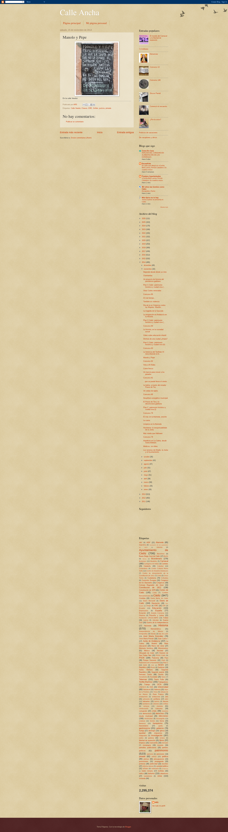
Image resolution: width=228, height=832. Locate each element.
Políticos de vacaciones (148, 133)
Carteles (165, 564)
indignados (143, 735)
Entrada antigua (125, 132)
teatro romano (147, 771)
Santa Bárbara (146, 670)
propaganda (159, 761)
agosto (146, 464)
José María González (153, 636)
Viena (155, 692)
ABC (140, 542)
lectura (162, 738)
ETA (164, 605)
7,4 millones (143, 49)
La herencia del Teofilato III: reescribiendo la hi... (154, 353)
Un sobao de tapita (150, 391)
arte (166, 697)
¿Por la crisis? (155, 120)
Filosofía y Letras (156, 615)
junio (146, 471)
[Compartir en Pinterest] (94, 104)
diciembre (148, 265)
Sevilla (160, 674)
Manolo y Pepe (149, 358)
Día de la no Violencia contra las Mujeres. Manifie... (154, 306)
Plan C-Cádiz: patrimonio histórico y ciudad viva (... (154, 286)
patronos (150, 754)
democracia (147, 713)
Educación (156, 608)
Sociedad (153, 677)
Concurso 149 (155, 80)
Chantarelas (147, 276)
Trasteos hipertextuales (151, 176)
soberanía (155, 768)
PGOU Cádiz (160, 655)
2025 (144, 222)
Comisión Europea (149, 580)
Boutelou (153, 561)
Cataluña (147, 566)
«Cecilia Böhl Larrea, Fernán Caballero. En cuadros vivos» (152, 179)
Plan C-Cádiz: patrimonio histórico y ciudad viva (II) (154, 344)
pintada (108, 108)
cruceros (165, 711)
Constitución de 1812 (150, 587)
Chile (159, 575)
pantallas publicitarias (147, 748)
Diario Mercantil (149, 601)
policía (154, 756)
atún (166, 699)
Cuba (155, 592)
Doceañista (146, 164)
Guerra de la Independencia (157, 623)
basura (165, 701)
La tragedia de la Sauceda (153, 311)
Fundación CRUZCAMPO (148, 618)
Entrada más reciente (71, 132)
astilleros (156, 699)
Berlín (166, 556)
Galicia (145, 620)
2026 (144, 218)
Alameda (159, 542)
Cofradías (164, 578)
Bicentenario (156, 558)
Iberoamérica (156, 629)
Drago (148, 605)
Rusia (153, 667)
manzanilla (153, 743)
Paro (166, 658)
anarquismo (143, 696)
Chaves (84, 108)
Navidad (160, 651)
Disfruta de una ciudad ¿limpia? (155, 339)
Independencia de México (151, 631)
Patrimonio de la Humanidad (149, 662)
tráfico (141, 774)
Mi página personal (96, 23)
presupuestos (159, 759)
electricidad (148, 718)
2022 (144, 233)
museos (160, 745)
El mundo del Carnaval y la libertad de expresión (158, 38)
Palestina (155, 658)
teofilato (161, 771)
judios (141, 738)
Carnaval (164, 561)
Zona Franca (158, 694)
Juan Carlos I (163, 639)
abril (146, 479)
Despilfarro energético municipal (155, 398)
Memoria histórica (146, 648)
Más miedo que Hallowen (152, 433)
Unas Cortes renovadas (152, 291)
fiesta (162, 721)
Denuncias (154, 54)
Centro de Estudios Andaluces (157, 571)
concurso (158, 708)
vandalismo (148, 776)
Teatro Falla (159, 679)
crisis (154, 711)
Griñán (95, 108)
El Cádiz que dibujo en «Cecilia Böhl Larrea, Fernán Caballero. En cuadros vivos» (154, 168)
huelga (141, 731)
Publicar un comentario (75, 122)
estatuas (142, 721)
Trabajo (147, 684)
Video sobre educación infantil (154, 335)
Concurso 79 (148, 413)
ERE (90, 108)
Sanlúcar (161, 667)
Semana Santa (145, 674)
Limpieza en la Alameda (152, 424)
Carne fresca (148, 369)
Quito (145, 665)
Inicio (100, 132)
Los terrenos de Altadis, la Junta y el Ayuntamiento (155, 451)
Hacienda (147, 626)
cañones (156, 704)
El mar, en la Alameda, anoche (155, 417)
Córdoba (142, 598)
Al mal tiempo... (149, 298)
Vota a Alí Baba (149, 365)
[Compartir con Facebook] (91, 104)
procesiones (143, 761)
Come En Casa (148, 151)
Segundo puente (157, 672)
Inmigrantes (143, 634)
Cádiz (157, 595)
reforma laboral (147, 766)
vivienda (142, 778)
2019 (144, 244)
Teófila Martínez (146, 682)
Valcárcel (146, 689)
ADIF (148, 542)
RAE (152, 665)
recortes (165, 764)
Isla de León (163, 634)
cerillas (165, 704)
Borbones (142, 561)
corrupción (143, 711)
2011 (144, 501)
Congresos (160, 583)
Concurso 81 (148, 378)
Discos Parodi (155, 93)
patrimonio (161, 750)
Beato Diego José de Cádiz (149, 556)
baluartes (146, 701)
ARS (156, 802)
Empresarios (143, 611)
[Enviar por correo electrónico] (84, 104)
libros (161, 740)
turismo (151, 773)
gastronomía (144, 728)
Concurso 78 (148, 437)
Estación (142, 613)
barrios (156, 701)
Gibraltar (156, 620)
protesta (142, 764)
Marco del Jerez (157, 646)
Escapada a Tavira (148, 191)
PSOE (142, 658)
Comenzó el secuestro (158, 106)
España (158, 610)
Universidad (163, 687)
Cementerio (143, 568)
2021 (144, 237)
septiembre (148, 460)
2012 (144, 498)
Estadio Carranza (157, 613)
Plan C (165, 662)
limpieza (142, 743)
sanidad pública (162, 766)
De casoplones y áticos (148, 137)
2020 (144, 240)
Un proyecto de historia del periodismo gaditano (153, 280)
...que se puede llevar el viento (155, 381)
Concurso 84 (148, 326)
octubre (147, 457)
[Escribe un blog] (86, 104)
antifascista (156, 696)
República (143, 667)
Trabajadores (163, 682)
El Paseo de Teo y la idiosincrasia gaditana (152, 403)
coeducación (143, 708)
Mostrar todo (164, 207)
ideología (151, 731)
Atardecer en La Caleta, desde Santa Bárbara (155, 442)
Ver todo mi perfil (158, 806)
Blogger (128, 827)
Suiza (164, 677)
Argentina (142, 545)
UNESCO (142, 687)
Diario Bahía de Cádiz (159, 598)
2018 (144, 248)
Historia (163, 625)
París (163, 660)
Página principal (72, 23)
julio (145, 468)
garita (160, 726)
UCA (159, 684)
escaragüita (160, 718)
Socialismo (143, 677)
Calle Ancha (79, 12)
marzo (146, 482)
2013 (144, 494)
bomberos (146, 704)
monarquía (147, 745)
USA (151, 687)
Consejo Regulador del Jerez (151, 585)
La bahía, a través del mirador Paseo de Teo (154, 386)
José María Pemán (146, 639)
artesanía (146, 699)
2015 (144, 259)
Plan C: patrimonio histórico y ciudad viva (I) (154, 408)
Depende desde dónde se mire (155, 272)
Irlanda (153, 634)
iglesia (162, 731)
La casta (146, 420)
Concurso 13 (155, 67)
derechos (160, 713)
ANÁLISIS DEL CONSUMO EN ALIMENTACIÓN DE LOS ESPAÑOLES (153, 155)
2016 (144, 255)
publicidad (153, 764)
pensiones (160, 754)
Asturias (159, 547)
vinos (159, 776)
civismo (160, 706)
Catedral (160, 566)
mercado (165, 743)
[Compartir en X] (89, 104)
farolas (152, 721)
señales (145, 768)
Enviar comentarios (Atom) (81, 138)
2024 (144, 226)
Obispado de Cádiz (146, 653)
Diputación (156, 603)
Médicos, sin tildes (150, 446)
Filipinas (142, 615)
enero (146, 489)
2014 (144, 262)
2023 (144, 229)
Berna (144, 559)
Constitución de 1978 (147, 590)
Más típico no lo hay (150, 198)
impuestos (158, 733)
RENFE (161, 665)
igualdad (142, 733)
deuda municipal (146, 716)
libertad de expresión (147, 740)
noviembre (148, 269)
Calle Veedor (75, 108)
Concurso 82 (148, 361)
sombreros (165, 768)
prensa (146, 759)
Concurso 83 (148, 348)
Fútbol (165, 618)
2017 (144, 251)
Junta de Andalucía (151, 641)
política (165, 756)
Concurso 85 (148, 294)
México (147, 651)
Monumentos (163, 648)
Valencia (157, 689)
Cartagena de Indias (151, 564)
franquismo (157, 723)
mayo (146, 475)
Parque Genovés (149, 660)
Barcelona (160, 554)
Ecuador (142, 608)
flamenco (142, 723)
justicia (101, 108)
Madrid (154, 643)
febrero (147, 486)
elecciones (163, 716)
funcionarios (143, 726)
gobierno (160, 728)
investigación (156, 735)
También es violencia (151, 302)
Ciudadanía (152, 578)
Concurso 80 (148, 394)
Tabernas (143, 679)
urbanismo (164, 774)
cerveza (146, 706)
